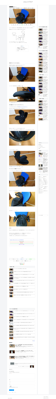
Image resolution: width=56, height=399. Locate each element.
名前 (9, 379)
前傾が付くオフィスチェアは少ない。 (21, 47)
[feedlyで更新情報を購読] (22, 264)
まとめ (18, 50)
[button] (26, 25)
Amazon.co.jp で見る (21, 241)
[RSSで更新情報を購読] (23, 264)
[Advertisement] (22, 56)
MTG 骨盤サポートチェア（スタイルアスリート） (22, 48)
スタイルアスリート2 (15, 166)
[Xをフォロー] (20, 264)
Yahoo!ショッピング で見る (21, 244)
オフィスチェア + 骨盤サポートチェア (21, 49)
